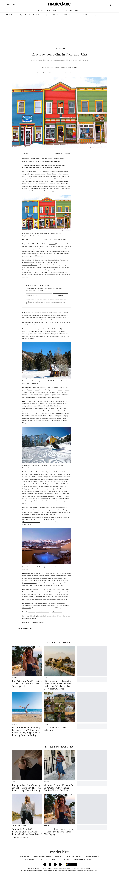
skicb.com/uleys (42, 406)
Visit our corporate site (83, 868)
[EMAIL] (31, 628)
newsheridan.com (31, 331)
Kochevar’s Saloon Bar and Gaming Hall (48, 493)
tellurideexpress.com (47, 605)
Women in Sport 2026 (21, 15)
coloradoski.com (57, 612)
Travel (62, 48)
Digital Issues (97, 15)
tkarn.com (26, 585)
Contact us (59, 857)
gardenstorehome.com (29, 583)
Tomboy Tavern (55, 420)
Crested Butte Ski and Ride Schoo (48, 397)
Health (55, 10)
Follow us (59, 153)
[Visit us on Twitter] (44, 864)
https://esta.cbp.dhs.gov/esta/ (31, 594)
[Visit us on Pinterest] (60, 864)
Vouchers (78, 10)
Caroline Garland (49, 67)
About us (55, 859)
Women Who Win (108, 15)
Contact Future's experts (41, 857)
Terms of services (44, 299)
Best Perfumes (87, 15)
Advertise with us (92, 857)
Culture (69, 10)
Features (74, 67)
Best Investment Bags (75, 15)
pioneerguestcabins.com (29, 265)
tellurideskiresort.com (29, 408)
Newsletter (67, 153)
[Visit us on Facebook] (55, 864)
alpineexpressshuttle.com (30, 605)
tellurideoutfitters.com (36, 394)
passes (30, 390)
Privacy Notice (29, 301)
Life (62, 10)
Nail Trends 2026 (62, 15)
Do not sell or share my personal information (78, 859)
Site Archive (24, 857)
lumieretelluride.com (35, 315)
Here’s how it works (78, 72)
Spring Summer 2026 (49, 15)
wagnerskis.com (28, 580)
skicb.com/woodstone (55, 403)
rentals (37, 390)
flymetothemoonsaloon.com (31, 522)
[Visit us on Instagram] (50, 864)
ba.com (42, 589)
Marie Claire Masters (34, 15)
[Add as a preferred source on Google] (81, 864)
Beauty (48, 10)
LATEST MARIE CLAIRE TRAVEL (33, 622)
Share (26, 153)
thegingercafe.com (59, 479)
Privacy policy (29, 859)
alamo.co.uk (26, 608)
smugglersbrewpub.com (30, 517)
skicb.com (52, 244)
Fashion (40, 10)
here (53, 191)
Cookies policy (43, 859)
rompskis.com (44, 578)
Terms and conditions (74, 857)
